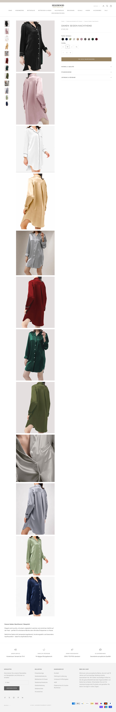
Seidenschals (39, 688)
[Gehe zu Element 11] (7, 97)
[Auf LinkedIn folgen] (22, 697)
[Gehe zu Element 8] (7, 76)
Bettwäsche (31, 10)
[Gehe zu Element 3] (7, 38)
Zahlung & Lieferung (60, 676)
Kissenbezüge (19, 10)
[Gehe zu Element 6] (7, 61)
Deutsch (96, 6)
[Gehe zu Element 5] (7, 53)
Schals (80, 10)
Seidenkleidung (40, 685)
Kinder (88, 10)
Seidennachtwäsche (41, 682)
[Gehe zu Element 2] (7, 31)
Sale (106, 10)
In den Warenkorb (86, 59)
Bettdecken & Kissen (44, 10)
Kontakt (56, 673)
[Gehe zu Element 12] (7, 103)
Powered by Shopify (45, 705)
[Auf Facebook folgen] (5, 697)
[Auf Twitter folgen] (9, 697)
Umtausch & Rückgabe (61, 679)
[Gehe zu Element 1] (7, 24)
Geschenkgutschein (58, 13)
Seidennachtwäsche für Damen (74, 21)
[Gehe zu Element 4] (7, 46)
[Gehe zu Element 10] (7, 91)
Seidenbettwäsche (40, 676)
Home (10, 10)
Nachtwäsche (59, 10)
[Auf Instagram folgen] (14, 697)
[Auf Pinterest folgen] (18, 697)
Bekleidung (70, 10)
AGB (55, 682)
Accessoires (97, 10)
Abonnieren (12, 688)
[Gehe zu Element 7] (7, 68)
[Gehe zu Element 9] (7, 83)
